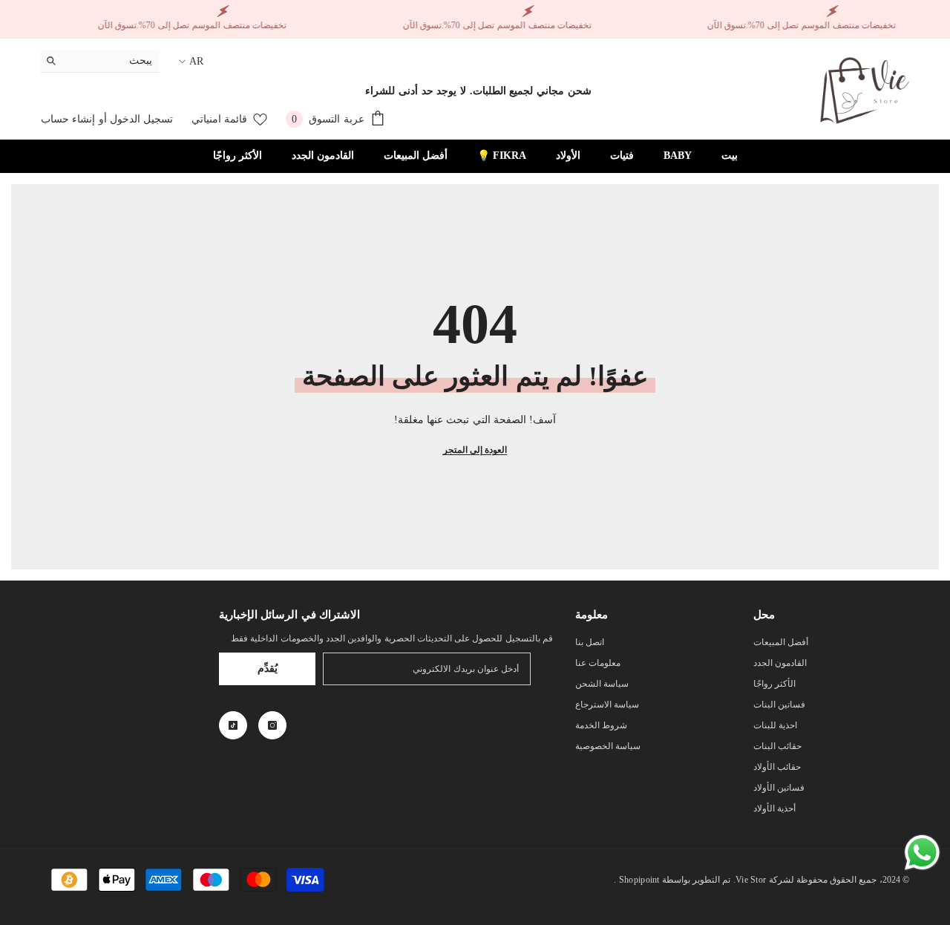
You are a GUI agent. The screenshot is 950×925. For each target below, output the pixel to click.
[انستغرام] (272, 725)
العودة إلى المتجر (475, 450)
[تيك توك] (233, 725)
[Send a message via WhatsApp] (922, 852)
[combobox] (112, 61)
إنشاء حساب (68, 119)
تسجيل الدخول (141, 119)
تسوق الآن (727, 25)
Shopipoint (639, 880)
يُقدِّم (268, 668)
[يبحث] (100, 61)
